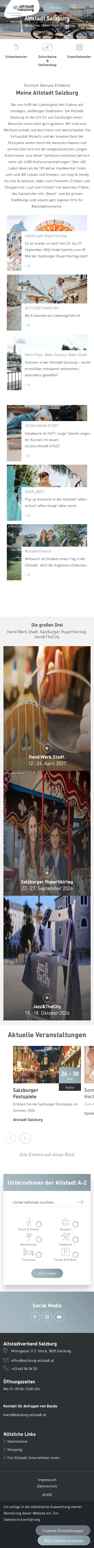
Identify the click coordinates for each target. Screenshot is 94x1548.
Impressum (47, 1479)
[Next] (25, 1138)
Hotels (56, 7)
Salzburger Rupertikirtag (46, 235)
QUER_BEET (35, 491)
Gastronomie (17, 1441)
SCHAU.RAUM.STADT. (42, 425)
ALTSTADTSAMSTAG (42, 307)
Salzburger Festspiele (25, 1093)
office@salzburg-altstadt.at (32, 1360)
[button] (12, 6)
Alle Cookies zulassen (64, 1540)
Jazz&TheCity (47, 1006)
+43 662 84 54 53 (24, 1368)
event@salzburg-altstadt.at (24, 1414)
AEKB (47, 1494)
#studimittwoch (38, 551)
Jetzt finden (47, 1273)
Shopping (14, 1449)
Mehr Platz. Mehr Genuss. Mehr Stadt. (56, 354)
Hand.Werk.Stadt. (47, 757)
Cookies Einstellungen (63, 1530)
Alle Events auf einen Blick (47, 1154)
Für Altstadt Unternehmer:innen (33, 1457)
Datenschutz (47, 1486)
